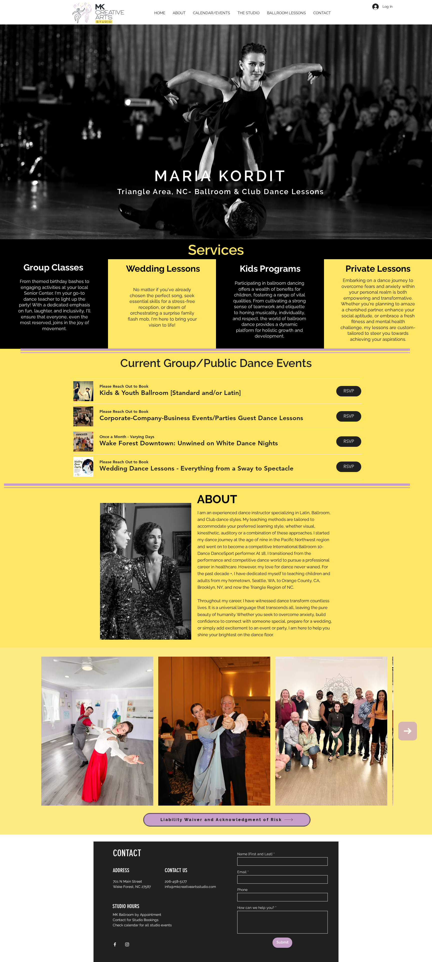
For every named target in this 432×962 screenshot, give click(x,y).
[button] (170, 392)
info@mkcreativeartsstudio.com (190, 887)
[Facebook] (115, 944)
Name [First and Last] (254, 854)
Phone (242, 889)
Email (241, 872)
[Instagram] (127, 944)
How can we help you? (255, 907)
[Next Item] (407, 731)
